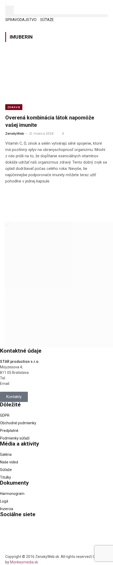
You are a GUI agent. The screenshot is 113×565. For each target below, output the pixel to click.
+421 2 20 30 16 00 (22, 378)
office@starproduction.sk (31, 383)
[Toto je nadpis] (6, 529)
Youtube (20, 545)
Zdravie (13, 107)
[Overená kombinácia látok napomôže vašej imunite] (56, 81)
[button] (9, 10)
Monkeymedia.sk (24, 562)
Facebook (21, 527)
